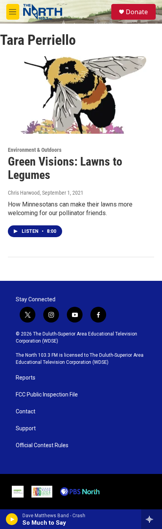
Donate (137, 11)
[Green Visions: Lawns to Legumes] (77, 94)
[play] (12, 519)
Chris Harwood (24, 193)
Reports (25, 378)
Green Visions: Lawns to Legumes (65, 168)
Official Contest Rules (42, 445)
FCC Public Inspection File (47, 395)
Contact (25, 412)
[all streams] (151, 519)
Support (26, 428)
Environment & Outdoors (34, 150)
